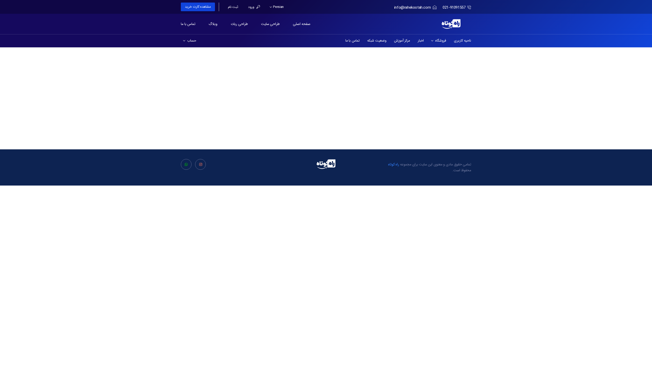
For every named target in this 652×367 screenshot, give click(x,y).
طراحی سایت (270, 24)
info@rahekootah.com (412, 8)
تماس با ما (188, 24)
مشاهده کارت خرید (198, 6)
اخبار (421, 40)
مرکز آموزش (402, 40)
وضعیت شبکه (376, 40)
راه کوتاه (393, 164)
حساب (190, 40)
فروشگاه (439, 40)
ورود (251, 7)
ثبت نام (233, 7)
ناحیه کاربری (462, 40)
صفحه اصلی (301, 24)
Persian (278, 7)
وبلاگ (213, 24)
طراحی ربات (239, 24)
